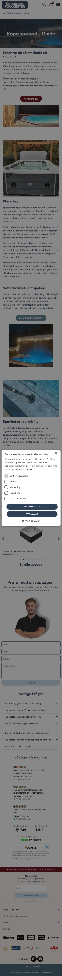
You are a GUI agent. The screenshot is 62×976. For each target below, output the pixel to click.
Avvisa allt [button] (32, 514)
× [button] (56, 453)
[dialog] (31, 488)
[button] (31, 521)
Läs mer (28, 469)
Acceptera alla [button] (32, 506)
